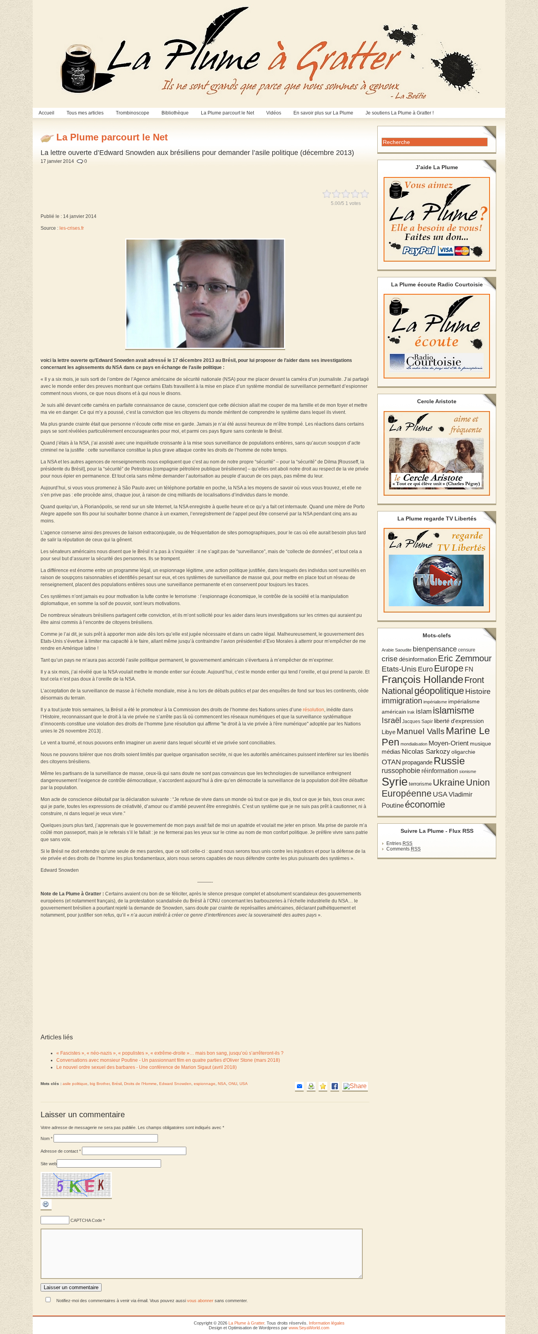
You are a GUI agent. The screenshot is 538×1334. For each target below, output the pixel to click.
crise (390, 658)
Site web (49, 1163)
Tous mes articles (85, 113)
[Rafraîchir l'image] (46, 1209)
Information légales (327, 1323)
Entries (399, 843)
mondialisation (414, 744)
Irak (411, 712)
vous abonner (200, 1300)
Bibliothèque (175, 113)
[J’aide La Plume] (437, 219)
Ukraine (449, 783)
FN (469, 669)
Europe (449, 668)
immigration (402, 700)
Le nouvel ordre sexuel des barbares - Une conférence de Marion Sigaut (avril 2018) (146, 1067)
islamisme (453, 710)
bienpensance (435, 649)
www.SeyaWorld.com (309, 1327)
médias (391, 751)
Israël (391, 720)
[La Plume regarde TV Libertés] (437, 570)
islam (424, 711)
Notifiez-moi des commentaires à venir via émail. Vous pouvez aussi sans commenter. (151, 1300)
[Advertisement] (228, 172)
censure (466, 650)
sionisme (467, 771)
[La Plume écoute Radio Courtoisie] (437, 336)
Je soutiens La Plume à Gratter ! (399, 113)
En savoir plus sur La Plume (323, 113)
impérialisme (435, 701)
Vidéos (273, 113)
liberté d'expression (459, 721)
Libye (388, 732)
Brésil (117, 1083)
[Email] (299, 1087)
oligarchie (463, 752)
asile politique (75, 1083)
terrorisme (420, 784)
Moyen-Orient (449, 743)
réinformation (439, 771)
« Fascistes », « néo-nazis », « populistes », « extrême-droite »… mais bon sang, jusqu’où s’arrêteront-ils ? (170, 1053)
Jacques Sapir (417, 721)
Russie (449, 760)
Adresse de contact (61, 1151)
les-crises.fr (71, 228)
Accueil (46, 113)
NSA (222, 1083)
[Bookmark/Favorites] (323, 1087)
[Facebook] (335, 1087)
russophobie (401, 771)
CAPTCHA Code (86, 1220)
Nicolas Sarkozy (426, 751)
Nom (46, 1138)
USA (243, 1083)
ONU (232, 1083)
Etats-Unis (399, 669)
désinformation (418, 659)
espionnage (204, 1083)
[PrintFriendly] (311, 1087)
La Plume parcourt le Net (227, 113)
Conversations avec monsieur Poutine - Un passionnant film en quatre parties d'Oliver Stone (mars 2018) (168, 1060)
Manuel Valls (421, 731)
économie (425, 804)
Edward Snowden (175, 1083)
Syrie (395, 781)
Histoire (478, 691)
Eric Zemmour (465, 658)
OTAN (391, 762)
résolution (313, 709)
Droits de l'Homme (140, 1083)
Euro (425, 669)
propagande (417, 762)
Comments (403, 849)
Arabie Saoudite (397, 650)
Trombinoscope (132, 113)
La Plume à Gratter (246, 1323)
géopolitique (439, 690)
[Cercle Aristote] (437, 453)
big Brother (99, 1083)
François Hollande (422, 679)
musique (480, 743)
